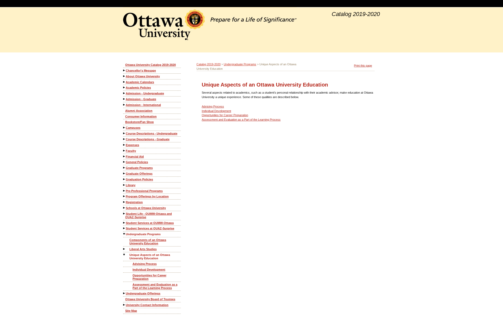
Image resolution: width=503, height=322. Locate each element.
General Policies (137, 162)
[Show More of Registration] (124, 202)
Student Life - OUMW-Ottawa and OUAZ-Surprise (148, 215)
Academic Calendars (140, 82)
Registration (134, 202)
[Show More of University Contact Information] (124, 305)
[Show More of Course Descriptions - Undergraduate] (124, 133)
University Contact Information (147, 305)
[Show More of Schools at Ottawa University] (124, 208)
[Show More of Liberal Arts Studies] (124, 249)
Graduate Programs (139, 167)
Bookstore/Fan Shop (139, 122)
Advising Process (145, 263)
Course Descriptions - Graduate (148, 139)
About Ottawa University (143, 76)
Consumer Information (141, 116)
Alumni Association (138, 110)
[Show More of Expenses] (124, 145)
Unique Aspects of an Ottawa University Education (149, 256)
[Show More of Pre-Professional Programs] (124, 191)
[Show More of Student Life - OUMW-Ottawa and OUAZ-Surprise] (124, 213)
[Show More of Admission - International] (124, 105)
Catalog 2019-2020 (208, 64)
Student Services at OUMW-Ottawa (150, 222)
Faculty (131, 150)
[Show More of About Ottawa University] (124, 76)
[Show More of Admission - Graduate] (124, 99)
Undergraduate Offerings (143, 293)
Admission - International (143, 104)
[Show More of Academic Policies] (124, 87)
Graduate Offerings (139, 173)
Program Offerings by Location (147, 196)
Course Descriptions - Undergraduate (151, 133)
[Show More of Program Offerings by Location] (124, 196)
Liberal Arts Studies (143, 249)
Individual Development (149, 269)
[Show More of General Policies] (124, 162)
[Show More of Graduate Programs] (124, 168)
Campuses (133, 127)
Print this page (363, 65)
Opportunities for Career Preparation (149, 277)
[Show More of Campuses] (124, 127)
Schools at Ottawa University (146, 208)
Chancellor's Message (141, 70)
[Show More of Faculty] (124, 150)
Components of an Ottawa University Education (147, 241)
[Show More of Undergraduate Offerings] (124, 293)
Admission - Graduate (141, 99)
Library (130, 185)
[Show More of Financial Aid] (124, 156)
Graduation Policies (139, 179)
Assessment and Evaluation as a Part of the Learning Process (155, 286)
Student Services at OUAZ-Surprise (150, 228)
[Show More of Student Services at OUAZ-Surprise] (124, 228)
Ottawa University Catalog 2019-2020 (150, 64)
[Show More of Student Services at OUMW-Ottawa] (124, 223)
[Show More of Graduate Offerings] (124, 173)
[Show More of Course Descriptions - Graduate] (124, 139)
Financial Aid (135, 156)
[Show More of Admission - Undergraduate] (124, 93)
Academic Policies (138, 87)
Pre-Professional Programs (144, 190)
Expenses (132, 145)
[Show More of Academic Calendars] (124, 82)
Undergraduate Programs (143, 234)
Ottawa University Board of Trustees (150, 299)
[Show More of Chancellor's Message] (124, 70)
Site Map (131, 310)
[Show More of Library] (124, 185)
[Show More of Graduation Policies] (124, 179)
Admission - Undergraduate (145, 93)
